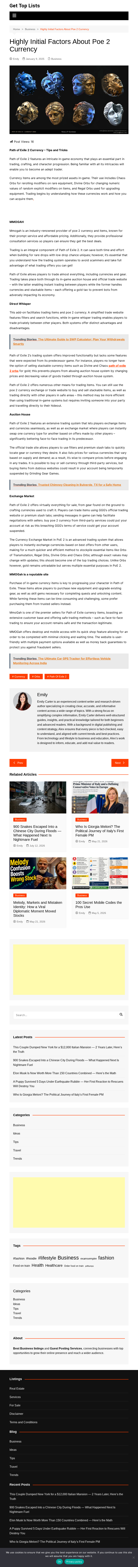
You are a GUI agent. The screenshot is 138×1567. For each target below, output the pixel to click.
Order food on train (74, 1266)
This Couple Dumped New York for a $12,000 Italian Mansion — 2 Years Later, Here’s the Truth (67, 1049)
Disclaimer (16, 1413)
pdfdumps (89, 1266)
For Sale (15, 1405)
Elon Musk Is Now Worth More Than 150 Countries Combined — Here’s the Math (64, 1073)
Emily (16, 58)
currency (20, 676)
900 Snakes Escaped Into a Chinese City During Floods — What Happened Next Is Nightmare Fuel (66, 1062)
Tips (16, 1141)
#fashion (18, 1258)
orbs (37, 676)
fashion (106, 1258)
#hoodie (31, 1258)
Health (38, 1265)
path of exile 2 (58, 676)
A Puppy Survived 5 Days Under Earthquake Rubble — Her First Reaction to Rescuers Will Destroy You (68, 1084)
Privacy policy (74, 1561)
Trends (17, 1158)
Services (15, 1397)
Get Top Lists (25, 6)
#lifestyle (47, 1258)
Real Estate (17, 1388)
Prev (20, 762)
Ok (59, 1561)
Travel (17, 1150)
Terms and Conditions (23, 1422)
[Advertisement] (69, 969)
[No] (133, 1557)
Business (56, 58)
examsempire (88, 1258)
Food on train (21, 1265)
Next (118, 762)
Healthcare (54, 1265)
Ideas (16, 1133)
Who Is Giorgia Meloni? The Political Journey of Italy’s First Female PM (99, 831)
